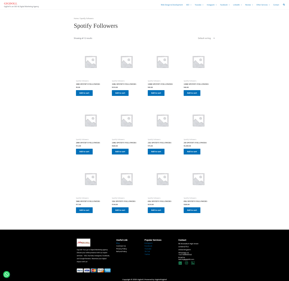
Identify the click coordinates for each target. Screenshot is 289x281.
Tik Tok (147, 251)
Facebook (148, 246)
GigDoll (10, 3)
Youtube (147, 249)
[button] (190, 4)
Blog (118, 243)
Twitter (147, 254)
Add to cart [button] (84, 93)
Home (76, 18)
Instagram (148, 243)
